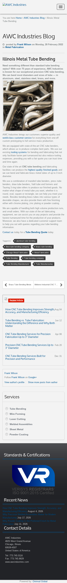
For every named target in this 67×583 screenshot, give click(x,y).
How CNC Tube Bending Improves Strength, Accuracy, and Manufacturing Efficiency (30, 311)
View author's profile (14, 382)
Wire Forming (17, 414)
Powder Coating (19, 434)
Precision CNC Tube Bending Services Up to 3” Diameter (29, 346)
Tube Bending (18, 408)
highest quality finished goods (43, 170)
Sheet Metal (16, 429)
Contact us (8, 232)
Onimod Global (40, 581)
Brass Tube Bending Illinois (20, 285)
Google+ (32, 377)
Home (19, 18)
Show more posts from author (42, 382)
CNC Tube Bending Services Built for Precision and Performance (25, 357)
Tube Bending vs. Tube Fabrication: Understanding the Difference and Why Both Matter (30, 323)
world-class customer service (17, 138)
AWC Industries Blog (34, 18)
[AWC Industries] (14, 4)
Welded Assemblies (21, 424)
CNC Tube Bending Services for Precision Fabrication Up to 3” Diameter (28, 335)
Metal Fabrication (14, 47)
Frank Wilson (24, 44)
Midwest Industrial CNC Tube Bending (49, 285)
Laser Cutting (18, 419)
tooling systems (18, 152)
